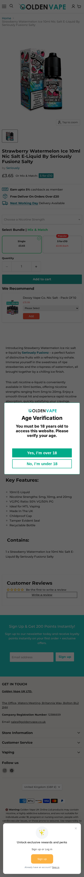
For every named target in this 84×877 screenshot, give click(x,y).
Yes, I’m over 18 (42, 453)
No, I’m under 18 (42, 464)
